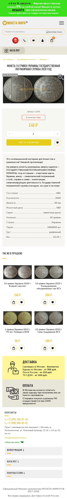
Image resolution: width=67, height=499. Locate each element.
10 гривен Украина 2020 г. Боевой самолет (17, 284)
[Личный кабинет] (42, 40)
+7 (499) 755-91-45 (17, 419)
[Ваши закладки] (33, 40)
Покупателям (15, 472)
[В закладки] (57, 143)
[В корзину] (14, 302)
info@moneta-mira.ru (15, 438)
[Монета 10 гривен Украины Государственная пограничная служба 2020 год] (33, 89)
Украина (43, 59)
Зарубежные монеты (26, 59)
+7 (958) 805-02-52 (17, 422)
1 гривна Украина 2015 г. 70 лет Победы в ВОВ (17, 330)
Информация (15, 449)
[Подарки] (15, 40)
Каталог (12, 461)
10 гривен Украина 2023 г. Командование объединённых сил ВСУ (48, 286)
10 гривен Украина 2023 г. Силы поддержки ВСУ (48, 330)
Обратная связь (12, 442)
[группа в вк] (22, 442)
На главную (8, 59)
